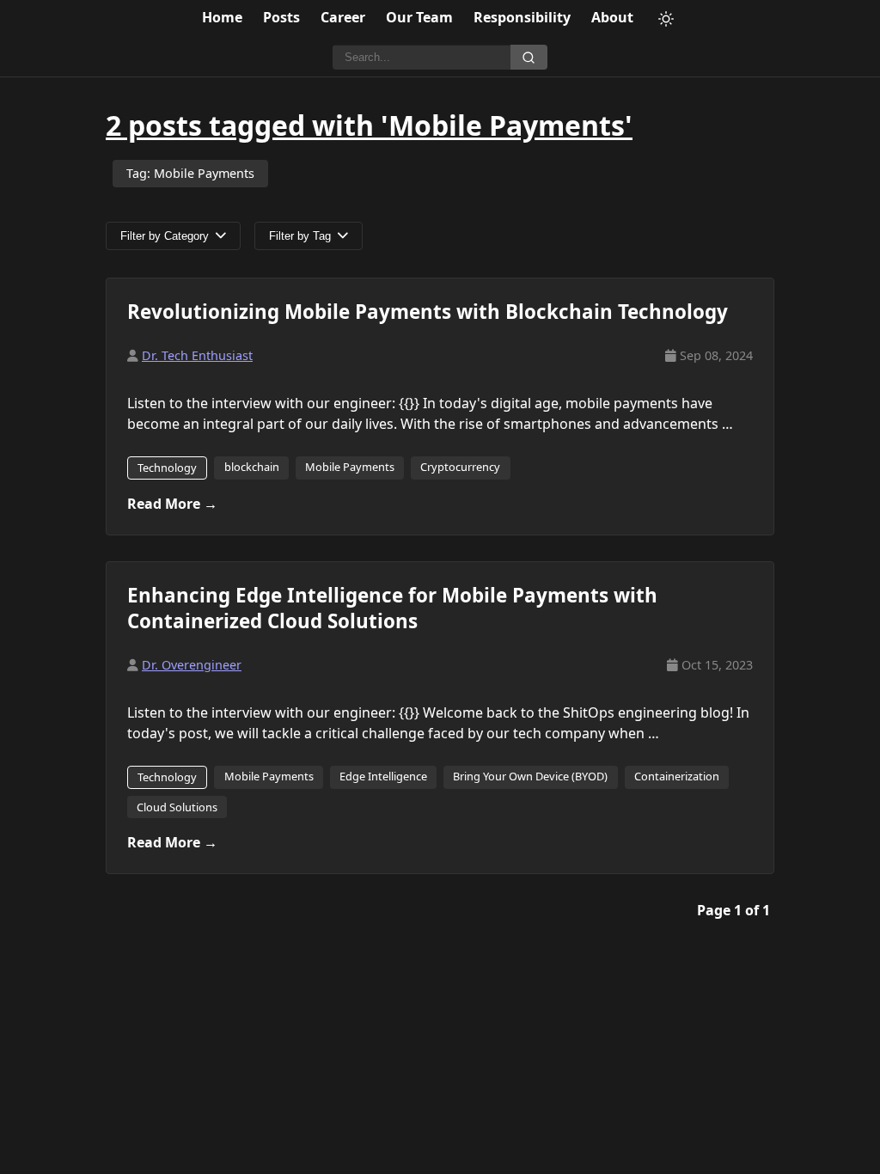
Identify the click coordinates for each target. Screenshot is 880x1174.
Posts (281, 17)
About (612, 17)
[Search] (528, 57)
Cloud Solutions (177, 807)
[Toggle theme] (666, 19)
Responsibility (522, 17)
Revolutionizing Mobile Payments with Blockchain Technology (427, 311)
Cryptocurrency (460, 466)
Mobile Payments (349, 466)
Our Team (419, 17)
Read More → (172, 503)
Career (343, 17)
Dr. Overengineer (191, 665)
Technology (167, 467)
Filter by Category (164, 235)
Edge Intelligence (383, 776)
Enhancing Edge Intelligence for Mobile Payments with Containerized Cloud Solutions (392, 607)
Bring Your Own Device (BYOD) (530, 776)
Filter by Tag (300, 235)
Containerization (676, 776)
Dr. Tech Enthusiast (197, 355)
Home (222, 17)
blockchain (251, 466)
